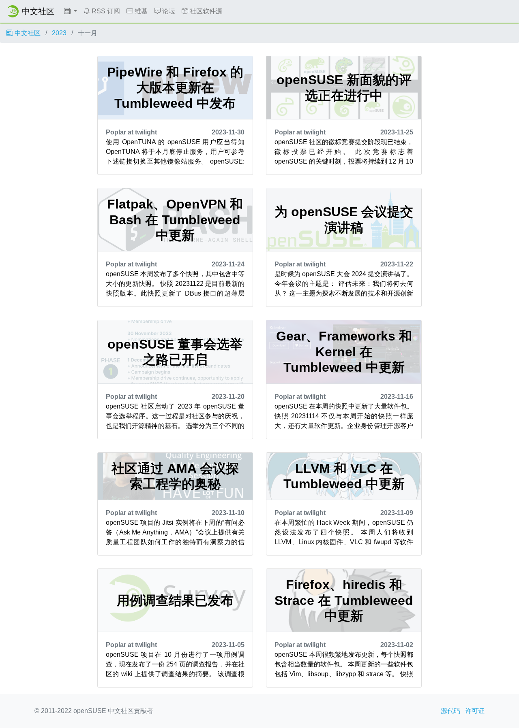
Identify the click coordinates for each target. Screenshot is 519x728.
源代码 (450, 710)
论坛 (168, 11)
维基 (140, 11)
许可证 (475, 710)
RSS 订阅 (105, 11)
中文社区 (27, 33)
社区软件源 (205, 11)
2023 (59, 33)
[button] (70, 11)
